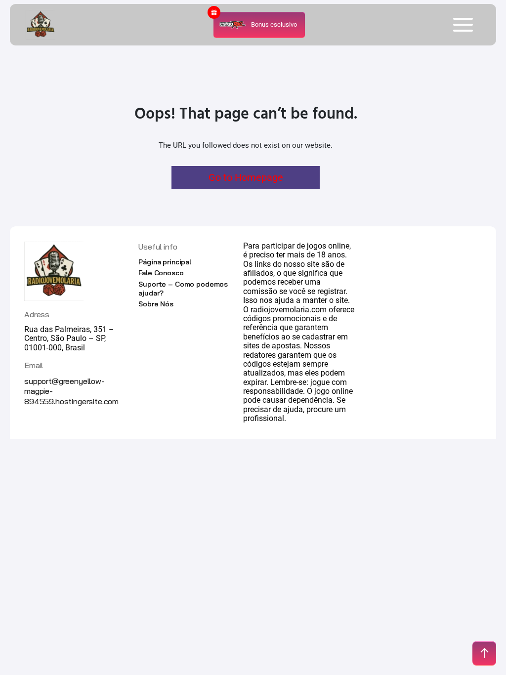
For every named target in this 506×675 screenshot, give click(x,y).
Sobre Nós (155, 303)
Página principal (164, 261)
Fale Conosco (160, 272)
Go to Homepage (246, 177)
